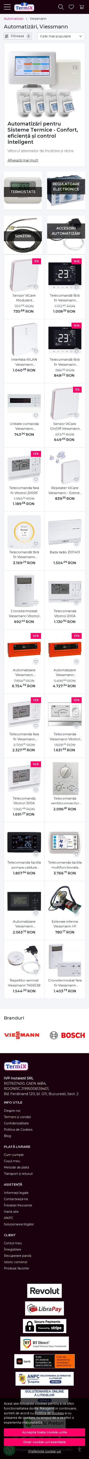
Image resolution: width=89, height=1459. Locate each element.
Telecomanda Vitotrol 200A (65, 613)
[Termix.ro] (22, 7)
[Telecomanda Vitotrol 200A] (65, 591)
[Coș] (81, 7)
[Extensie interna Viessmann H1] (65, 901)
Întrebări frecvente (18, 1205)
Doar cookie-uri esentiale (44, 1442)
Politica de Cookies (18, 1130)
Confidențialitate (16, 1123)
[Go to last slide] (8, 1035)
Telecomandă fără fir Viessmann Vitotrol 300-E (24, 555)
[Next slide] (80, 1035)
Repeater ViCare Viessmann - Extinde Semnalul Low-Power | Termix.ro (64, 490)
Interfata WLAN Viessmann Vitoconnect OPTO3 (24, 362)
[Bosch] (67, 1043)
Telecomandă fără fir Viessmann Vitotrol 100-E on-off (65, 362)
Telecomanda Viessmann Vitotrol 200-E (65, 737)
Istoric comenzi (15, 1262)
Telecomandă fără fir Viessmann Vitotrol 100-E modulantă (65, 298)
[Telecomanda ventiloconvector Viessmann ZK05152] (65, 778)
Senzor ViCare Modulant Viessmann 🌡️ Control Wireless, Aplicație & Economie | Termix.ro (24, 298)
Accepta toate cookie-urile (44, 1432)
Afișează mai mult (23, 160)
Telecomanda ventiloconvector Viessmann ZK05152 (65, 801)
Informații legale (16, 1193)
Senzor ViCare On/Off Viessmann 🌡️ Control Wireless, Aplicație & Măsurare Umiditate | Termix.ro (65, 426)
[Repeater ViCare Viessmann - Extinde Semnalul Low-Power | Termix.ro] (65, 468)
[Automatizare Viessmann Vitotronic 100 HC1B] (24, 901)
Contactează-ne (16, 1199)
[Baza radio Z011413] (65, 532)
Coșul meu (12, 1161)
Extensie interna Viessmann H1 (65, 924)
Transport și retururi (18, 1174)
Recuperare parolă (17, 1256)
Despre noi (12, 1111)
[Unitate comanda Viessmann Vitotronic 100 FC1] (24, 404)
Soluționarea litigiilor (19, 1224)
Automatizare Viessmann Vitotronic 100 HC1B (24, 924)
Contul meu (13, 1243)
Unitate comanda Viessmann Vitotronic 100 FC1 (24, 426)
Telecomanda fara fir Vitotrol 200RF (24, 490)
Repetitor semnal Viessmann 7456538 (24, 982)
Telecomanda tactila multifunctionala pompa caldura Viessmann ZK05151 (65, 865)
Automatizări (13, 19)
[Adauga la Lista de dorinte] (36, 287)
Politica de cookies (49, 1413)
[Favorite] (71, 7)
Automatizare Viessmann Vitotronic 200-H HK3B (24, 672)
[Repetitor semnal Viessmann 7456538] (24, 960)
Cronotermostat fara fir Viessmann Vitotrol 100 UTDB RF (65, 983)
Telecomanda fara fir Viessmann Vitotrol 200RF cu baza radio (24, 737)
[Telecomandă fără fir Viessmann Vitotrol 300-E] (24, 532)
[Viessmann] (21, 1043)
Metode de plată (16, 1167)
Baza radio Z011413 (65, 552)
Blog (7, 1136)
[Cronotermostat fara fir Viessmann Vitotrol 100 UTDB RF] (65, 960)
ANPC (8, 1218)
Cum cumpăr (14, 1155)
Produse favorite (16, 1268)
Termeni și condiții (17, 1117)
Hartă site (11, 1212)
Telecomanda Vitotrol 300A (24, 800)
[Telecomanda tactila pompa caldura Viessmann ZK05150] (24, 842)
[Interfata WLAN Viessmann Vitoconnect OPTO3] (24, 340)
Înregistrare (12, 1249)
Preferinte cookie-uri (44, 1451)
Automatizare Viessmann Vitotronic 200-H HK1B (64, 672)
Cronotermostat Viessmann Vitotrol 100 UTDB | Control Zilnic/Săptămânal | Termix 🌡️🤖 (24, 613)
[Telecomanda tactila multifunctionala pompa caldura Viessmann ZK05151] (65, 842)
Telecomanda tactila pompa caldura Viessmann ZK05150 (24, 865)
